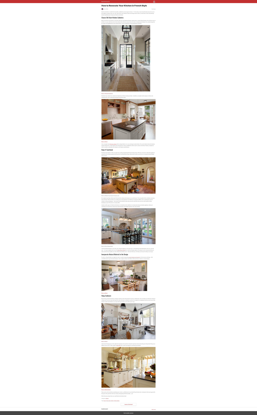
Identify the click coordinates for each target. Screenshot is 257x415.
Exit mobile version (128, 413)
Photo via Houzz (104, 141)
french (105, 400)
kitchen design (116, 400)
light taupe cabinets (113, 144)
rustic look (118, 345)
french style (108, 400)
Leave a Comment (128, 404)
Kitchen (107, 398)
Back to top (154, 409)
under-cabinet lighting (121, 250)
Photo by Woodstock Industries (107, 93)
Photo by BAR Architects (106, 389)
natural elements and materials (134, 257)
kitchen (112, 400)
